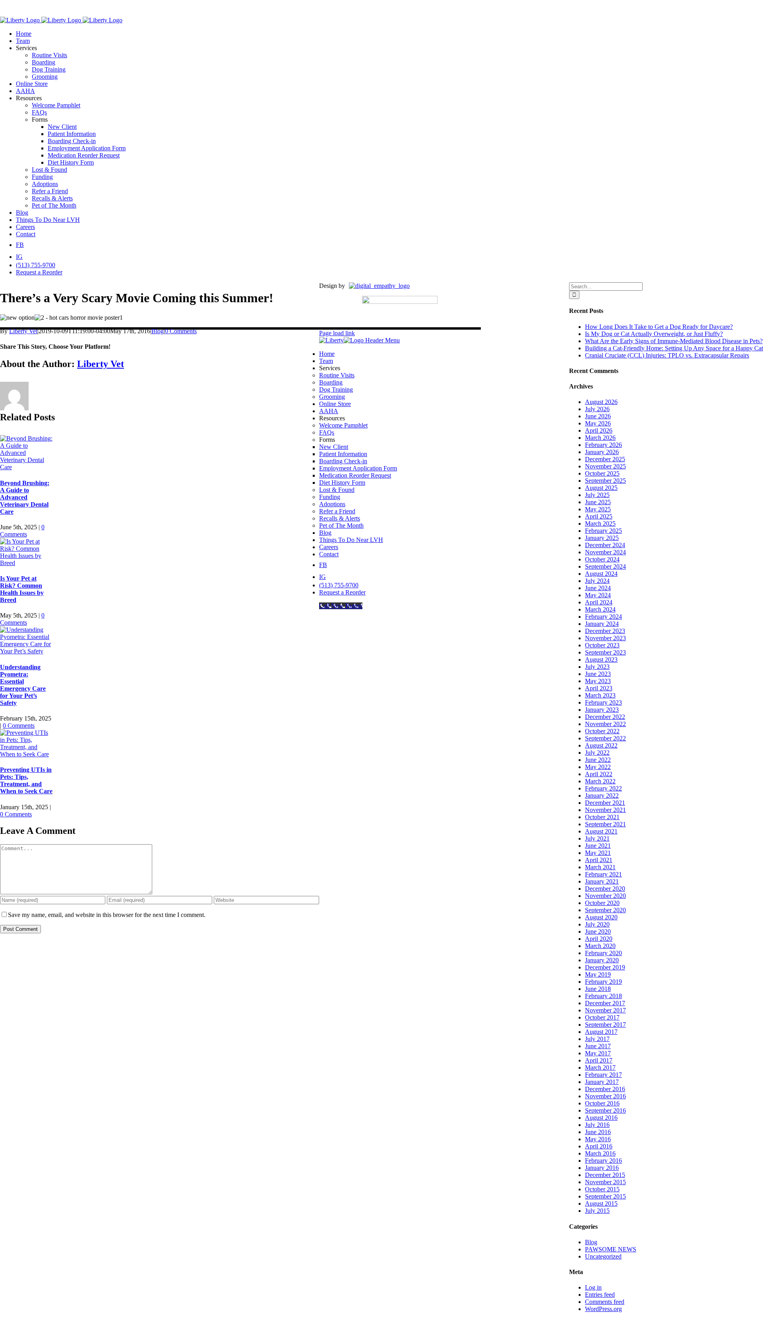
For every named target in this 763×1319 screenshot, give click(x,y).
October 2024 (602, 559)
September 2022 (605, 738)
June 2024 (598, 588)
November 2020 (605, 895)
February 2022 (603, 788)
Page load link (337, 333)
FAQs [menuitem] (326, 432)
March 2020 (600, 945)
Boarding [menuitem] (331, 382)
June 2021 (598, 845)
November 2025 (605, 466)
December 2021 (605, 802)
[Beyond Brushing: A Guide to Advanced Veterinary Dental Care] (26, 467)
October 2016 (602, 1103)
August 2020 (601, 917)
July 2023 (597, 666)
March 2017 (600, 1067)
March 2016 (600, 1153)
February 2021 (603, 874)
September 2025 (605, 480)
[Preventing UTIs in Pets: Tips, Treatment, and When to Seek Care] (26, 754)
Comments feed (604, 1301)
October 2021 (602, 817)
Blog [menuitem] (325, 532)
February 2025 (603, 530)
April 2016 (598, 1146)
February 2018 (603, 996)
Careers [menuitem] (328, 547)
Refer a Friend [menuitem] (337, 511)
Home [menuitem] (327, 353)
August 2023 (601, 659)
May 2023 (598, 681)
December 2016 (605, 1089)
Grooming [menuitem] (332, 396)
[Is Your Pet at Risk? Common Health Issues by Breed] (26, 562)
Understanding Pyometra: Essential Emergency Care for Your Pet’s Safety (23, 685)
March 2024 (600, 609)
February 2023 (603, 702)
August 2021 (601, 831)
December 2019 (605, 967)
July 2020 (597, 924)
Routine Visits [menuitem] (336, 375)
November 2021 (605, 809)
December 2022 (605, 716)
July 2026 (597, 409)
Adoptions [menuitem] (332, 504)
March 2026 (600, 437)
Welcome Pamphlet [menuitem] (343, 425)
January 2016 (602, 1167)
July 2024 (597, 580)
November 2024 (605, 552)
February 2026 (603, 444)
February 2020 (603, 953)
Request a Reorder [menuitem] (342, 592)
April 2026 (598, 430)
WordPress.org (603, 1308)
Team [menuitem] (326, 360)
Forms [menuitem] (327, 439)
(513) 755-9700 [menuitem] (338, 585)
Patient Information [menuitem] (343, 454)
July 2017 (597, 1038)
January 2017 (602, 1081)
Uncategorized (603, 1256)
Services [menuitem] (329, 368)
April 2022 (598, 774)
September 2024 (605, 566)
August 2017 (601, 1031)
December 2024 (605, 545)
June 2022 (598, 759)
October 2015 (602, 1189)
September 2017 (605, 1024)
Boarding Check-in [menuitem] (343, 461)
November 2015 (605, 1182)
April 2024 (598, 602)
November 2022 (605, 724)
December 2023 (605, 630)
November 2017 (605, 1010)
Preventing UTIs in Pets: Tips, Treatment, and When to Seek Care (26, 780)
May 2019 (598, 974)
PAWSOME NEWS (610, 1249)
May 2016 (598, 1139)
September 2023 (605, 652)
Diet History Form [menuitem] (342, 482)
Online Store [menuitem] (335, 403)
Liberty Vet (23, 331)
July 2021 (597, 838)
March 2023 (600, 695)
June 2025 (598, 502)
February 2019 (603, 981)
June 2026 (598, 416)
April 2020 (598, 938)
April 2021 (598, 860)
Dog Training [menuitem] (336, 389)
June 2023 (598, 673)
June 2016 (598, 1132)
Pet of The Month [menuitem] (341, 525)
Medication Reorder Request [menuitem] (355, 475)
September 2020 (605, 910)
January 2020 (602, 960)
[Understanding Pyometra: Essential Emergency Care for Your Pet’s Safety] (26, 651)
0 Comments (181, 331)
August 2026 (601, 401)
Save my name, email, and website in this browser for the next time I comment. (106, 914)
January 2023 (602, 709)
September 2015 (605, 1196)
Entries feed (600, 1294)
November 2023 (605, 638)
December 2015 (605, 1174)
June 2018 (598, 988)
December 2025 (605, 459)
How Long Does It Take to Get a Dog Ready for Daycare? (659, 326)
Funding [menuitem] (329, 496)
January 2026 (602, 452)
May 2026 (598, 423)
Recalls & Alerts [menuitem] (339, 518)
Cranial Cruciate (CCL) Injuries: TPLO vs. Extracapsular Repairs (667, 355)
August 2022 (601, 745)
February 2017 (603, 1074)
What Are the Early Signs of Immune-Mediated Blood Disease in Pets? (674, 341)
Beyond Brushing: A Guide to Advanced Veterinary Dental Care (24, 497)
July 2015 (597, 1210)
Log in (593, 1287)
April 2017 (598, 1060)
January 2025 (602, 537)
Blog (157, 331)
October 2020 (602, 902)
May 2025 (598, 509)
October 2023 (602, 645)
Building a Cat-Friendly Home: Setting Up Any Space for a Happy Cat (674, 348)
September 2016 (605, 1110)
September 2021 (605, 824)
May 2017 (598, 1053)
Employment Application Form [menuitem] (358, 468)
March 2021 (600, 867)
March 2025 (600, 523)
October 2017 (602, 1017)
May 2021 (598, 852)
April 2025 (598, 516)
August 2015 (601, 1203)
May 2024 (598, 595)
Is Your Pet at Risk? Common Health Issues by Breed (22, 589)
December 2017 (605, 1003)
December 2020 (605, 888)
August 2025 (601, 487)
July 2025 (597, 494)
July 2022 (597, 752)
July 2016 (597, 1124)
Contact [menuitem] (329, 554)
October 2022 (602, 731)
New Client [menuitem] (333, 446)
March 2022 (600, 781)
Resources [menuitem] (332, 418)
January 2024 (602, 623)
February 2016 (603, 1160)
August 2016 (601, 1117)
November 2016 (605, 1096)
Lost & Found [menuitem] (336, 489)
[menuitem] (323, 564)
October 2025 (602, 473)
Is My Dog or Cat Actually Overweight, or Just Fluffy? (654, 333)
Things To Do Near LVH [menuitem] (351, 539)
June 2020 (598, 931)
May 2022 (598, 766)
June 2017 (598, 1046)
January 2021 (602, 881)
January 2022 (602, 795)
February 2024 (603, 616)
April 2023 (598, 688)
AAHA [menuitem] (328, 411)
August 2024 (601, 573)
